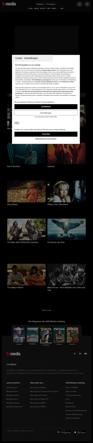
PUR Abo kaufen (45, 134)
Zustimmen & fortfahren (45, 106)
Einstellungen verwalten (45, 112)
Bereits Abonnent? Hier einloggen (45, 138)
